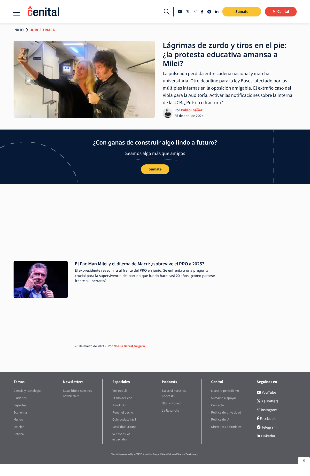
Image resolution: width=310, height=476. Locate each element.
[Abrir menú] (16, 12)
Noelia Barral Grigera (129, 346)
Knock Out (119, 405)
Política (19, 434)
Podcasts (169, 381)
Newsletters (73, 381)
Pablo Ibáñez (191, 110)
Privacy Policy (166, 454)
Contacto (217, 405)
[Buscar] (167, 11)
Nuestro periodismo (225, 390)
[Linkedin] (216, 11)
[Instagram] (195, 11)
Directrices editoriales (226, 426)
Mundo (18, 419)
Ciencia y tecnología (27, 390)
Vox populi (119, 390)
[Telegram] (209, 11)
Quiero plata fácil (124, 419)
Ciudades (20, 398)
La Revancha (170, 410)
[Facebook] (202, 11)
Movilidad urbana (124, 426)
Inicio (19, 30)
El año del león (122, 398)
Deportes (20, 405)
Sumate (241, 11)
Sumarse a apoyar (223, 398)
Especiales (121, 381)
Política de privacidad (226, 412)
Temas (19, 381)
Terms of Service (185, 454)
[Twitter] (188, 11)
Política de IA (220, 419)
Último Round (171, 403)
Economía (20, 412)
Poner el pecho (122, 412)
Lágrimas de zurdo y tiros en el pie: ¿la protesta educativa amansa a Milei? (225, 54)
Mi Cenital (281, 11)
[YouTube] (180, 11)
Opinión (19, 426)
